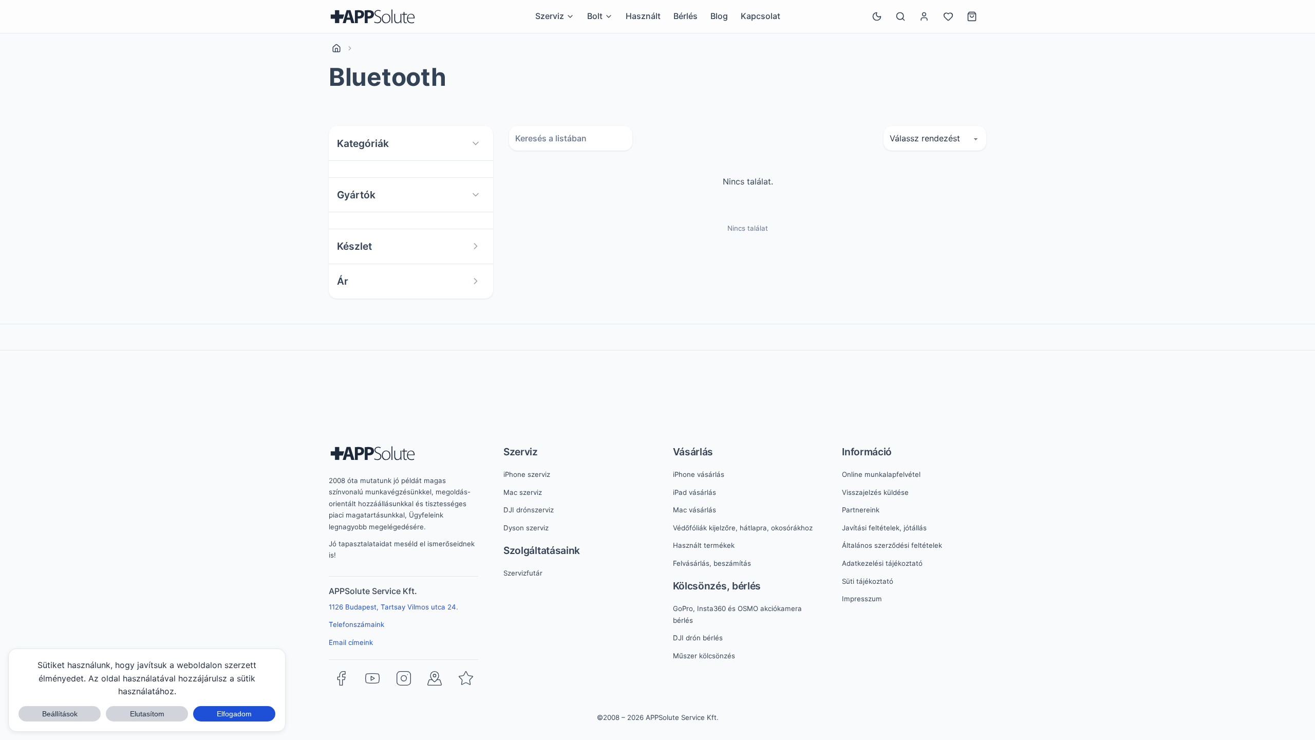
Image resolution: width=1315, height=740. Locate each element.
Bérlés (685, 16)
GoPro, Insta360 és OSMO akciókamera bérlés (737, 614)
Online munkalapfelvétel (881, 474)
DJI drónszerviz (528, 510)
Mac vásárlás (694, 510)
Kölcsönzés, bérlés (717, 586)
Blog (719, 16)
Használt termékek (704, 545)
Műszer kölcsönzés (704, 656)
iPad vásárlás (694, 492)
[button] (411, 143)
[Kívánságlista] (948, 16)
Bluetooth (387, 77)
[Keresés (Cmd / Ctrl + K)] (900, 16)
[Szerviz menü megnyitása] (570, 16)
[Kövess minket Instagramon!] (403, 678)
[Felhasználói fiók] (924, 16)
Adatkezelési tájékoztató (882, 563)
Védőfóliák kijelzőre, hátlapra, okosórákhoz (743, 528)
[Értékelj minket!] (466, 678)
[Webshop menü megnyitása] (609, 16)
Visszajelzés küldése (875, 492)
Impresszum (862, 599)
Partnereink (860, 510)
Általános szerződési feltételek (892, 545)
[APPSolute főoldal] (373, 16)
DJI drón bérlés (698, 638)
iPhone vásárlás (698, 474)
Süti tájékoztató (867, 581)
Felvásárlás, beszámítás (712, 563)
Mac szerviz (522, 492)
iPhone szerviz (526, 474)
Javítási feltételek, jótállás (884, 528)
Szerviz (520, 452)
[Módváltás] (877, 16)
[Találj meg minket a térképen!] (434, 678)
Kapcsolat (760, 16)
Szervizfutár (522, 573)
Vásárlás (693, 452)
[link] (336, 48)
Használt (643, 16)
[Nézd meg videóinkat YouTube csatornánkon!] (372, 678)
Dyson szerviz (526, 528)
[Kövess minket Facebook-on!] (341, 678)
